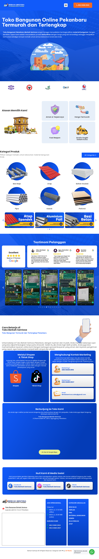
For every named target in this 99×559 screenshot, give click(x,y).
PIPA (70, 513)
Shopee (16, 386)
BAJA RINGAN (74, 521)
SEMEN (71, 518)
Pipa (17, 208)
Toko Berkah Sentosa (22, 487)
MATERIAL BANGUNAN (77, 515)
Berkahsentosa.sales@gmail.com (74, 394)
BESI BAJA (73, 507)
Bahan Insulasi (82, 183)
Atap (49, 183)
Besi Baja (17, 183)
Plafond (82, 208)
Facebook (17, 485)
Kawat (49, 208)
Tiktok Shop (36, 386)
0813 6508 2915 (68, 370)
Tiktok (74, 485)
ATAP (71, 524)
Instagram (46, 485)
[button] (66, 5)
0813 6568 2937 (68, 382)
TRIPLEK (72, 510)
